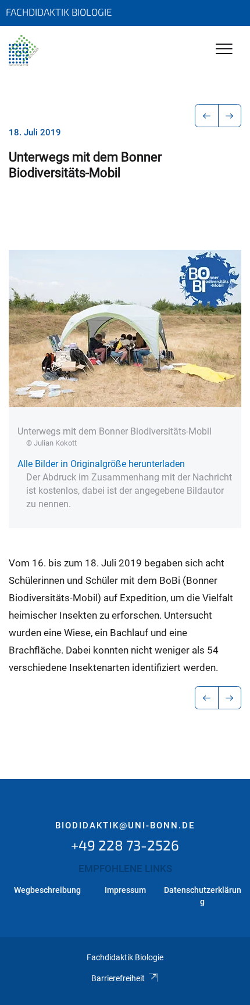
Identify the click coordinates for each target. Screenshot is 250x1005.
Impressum (125, 890)
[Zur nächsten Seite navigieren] (230, 115)
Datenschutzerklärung (202, 895)
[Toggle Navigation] (224, 50)
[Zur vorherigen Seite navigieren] (207, 115)
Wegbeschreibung (47, 890)
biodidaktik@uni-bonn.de (125, 825)
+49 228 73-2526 (125, 845)
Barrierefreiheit (118, 978)
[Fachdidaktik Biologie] (24, 50)
